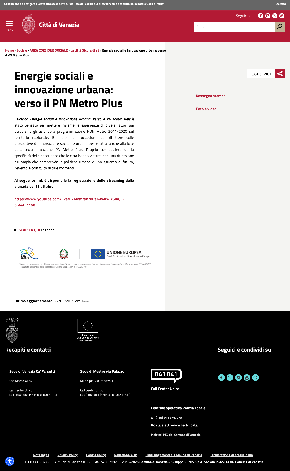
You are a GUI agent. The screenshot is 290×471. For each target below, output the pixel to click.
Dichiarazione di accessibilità (232, 454)
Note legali (41, 454)
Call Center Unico (165, 388)
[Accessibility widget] (9, 461)
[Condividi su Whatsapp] (255, 377)
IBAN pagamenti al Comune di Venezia (174, 454)
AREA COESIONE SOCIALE (49, 50)
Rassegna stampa (210, 96)
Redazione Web (125, 454)
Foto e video (206, 109)
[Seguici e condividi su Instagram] (238, 377)
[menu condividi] (280, 73)
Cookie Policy (155, 3)
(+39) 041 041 (18, 395)
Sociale (22, 50)
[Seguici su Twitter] (274, 15)
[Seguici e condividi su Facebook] (221, 377)
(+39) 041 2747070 (169, 417)
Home (9, 50)
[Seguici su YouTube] (281, 15)
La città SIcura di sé (84, 50)
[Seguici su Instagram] (267, 15)
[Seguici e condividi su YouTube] (247, 377)
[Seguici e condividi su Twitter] (230, 377)
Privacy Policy (68, 454)
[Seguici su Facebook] (260, 15)
